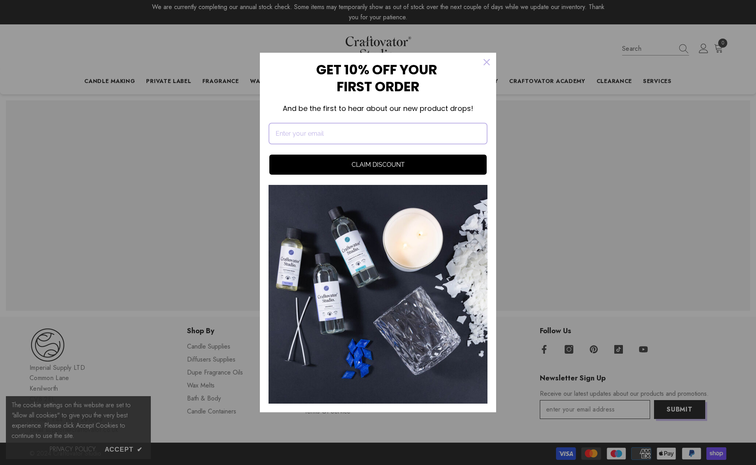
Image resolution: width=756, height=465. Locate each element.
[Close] (486, 62)
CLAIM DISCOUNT (378, 164)
